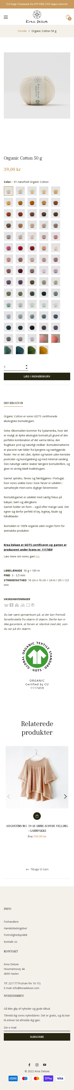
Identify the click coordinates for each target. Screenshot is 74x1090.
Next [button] (65, 796)
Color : (26, 182)
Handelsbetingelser (15, 928)
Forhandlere (11, 921)
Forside (22, 31)
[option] (37, 796)
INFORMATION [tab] (13, 403)
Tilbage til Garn (39, 869)
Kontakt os (10, 941)
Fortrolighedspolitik (15, 935)
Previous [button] (8, 796)
